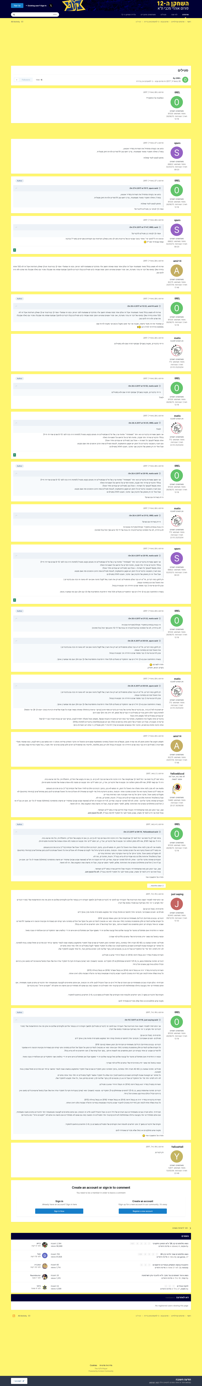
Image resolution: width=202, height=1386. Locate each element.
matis (177, 338)
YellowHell (177, 1146)
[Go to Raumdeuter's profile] (45, 1277)
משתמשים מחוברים (148, 14)
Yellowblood (177, 773)
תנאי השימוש (154, 1382)
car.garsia (181, 1257)
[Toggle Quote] (159, 188)
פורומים (185, 14)
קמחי (184, 1278)
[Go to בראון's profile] (45, 1245)
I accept (18, 1381)
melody (185, 1267)
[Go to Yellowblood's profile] (177, 788)
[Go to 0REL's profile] (185, 80)
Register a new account (143, 1211)
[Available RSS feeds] (14, 1316)
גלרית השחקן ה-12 (128, 14)
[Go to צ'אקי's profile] (45, 1287)
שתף (38, 80)
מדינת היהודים (164, 1246)
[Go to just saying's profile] (177, 904)
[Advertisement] (141, 46)
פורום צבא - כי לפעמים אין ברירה (150, 81)
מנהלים (163, 14)
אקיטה (183, 1246)
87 (133, 1243)
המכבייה (37, 1265)
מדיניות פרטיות (106, 1365)
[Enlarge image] (145, 242)
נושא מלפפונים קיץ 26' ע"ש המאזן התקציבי (170, 1243)
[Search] (14, 14)
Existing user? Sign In (36, 6)
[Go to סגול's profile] (45, 1255)
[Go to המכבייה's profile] (45, 1266)
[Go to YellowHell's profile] (177, 1156)
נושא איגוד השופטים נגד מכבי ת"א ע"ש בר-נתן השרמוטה (165, 1275)
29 (140, 1254)
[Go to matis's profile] (177, 350)
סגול (39, 1254)
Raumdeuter (35, 1275)
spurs (177, 143)
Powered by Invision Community (101, 1371)
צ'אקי (39, 1286)
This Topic (25, 14)
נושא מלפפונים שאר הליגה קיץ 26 (174, 1254)
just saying (177, 894)
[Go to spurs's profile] (177, 153)
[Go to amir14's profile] (177, 270)
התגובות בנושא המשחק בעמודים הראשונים (170, 1265)
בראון (39, 1243)
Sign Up (17, 5)
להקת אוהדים (182, 1286)
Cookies (93, 1365)
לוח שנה (174, 14)
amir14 (177, 261)
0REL (178, 78)
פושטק (183, 1289)
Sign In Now (59, 1211)
